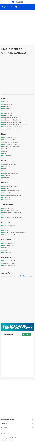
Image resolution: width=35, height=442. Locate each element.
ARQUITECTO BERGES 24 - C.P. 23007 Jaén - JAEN (16, 276)
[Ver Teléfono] (16, 7)
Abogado (4, 7)
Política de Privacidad (16, 438)
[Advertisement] (17, 27)
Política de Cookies (7, 440)
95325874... (27, 334)
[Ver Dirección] (11, 7)
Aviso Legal (4, 438)
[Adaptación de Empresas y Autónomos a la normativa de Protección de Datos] (17, 327)
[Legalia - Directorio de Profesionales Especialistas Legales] (17, 2)
